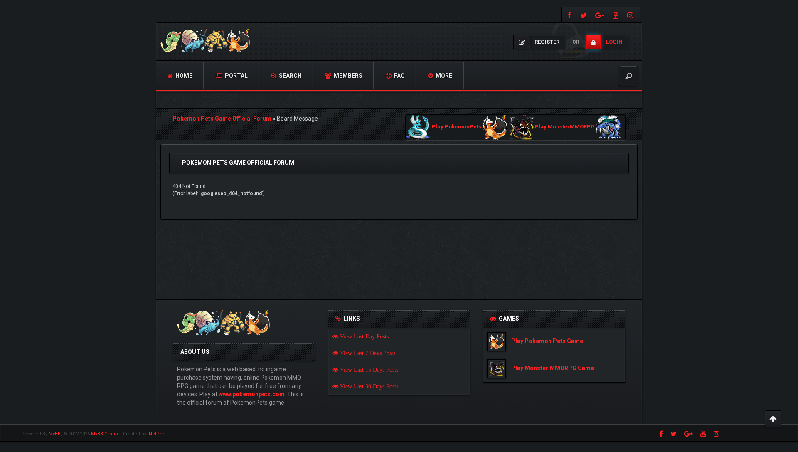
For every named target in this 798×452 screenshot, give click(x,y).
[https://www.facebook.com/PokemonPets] (569, 14)
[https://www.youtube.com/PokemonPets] (615, 14)
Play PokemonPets (457, 127)
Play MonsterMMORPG (565, 127)
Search (290, 75)
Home (183, 75)
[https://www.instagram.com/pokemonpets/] (631, 14)
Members (347, 75)
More (443, 75)
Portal (236, 75)
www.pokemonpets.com (252, 394)
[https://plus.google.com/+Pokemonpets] (599, 14)
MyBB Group (104, 434)
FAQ (399, 75)
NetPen (157, 434)
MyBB (55, 434)
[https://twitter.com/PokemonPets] (583, 14)
